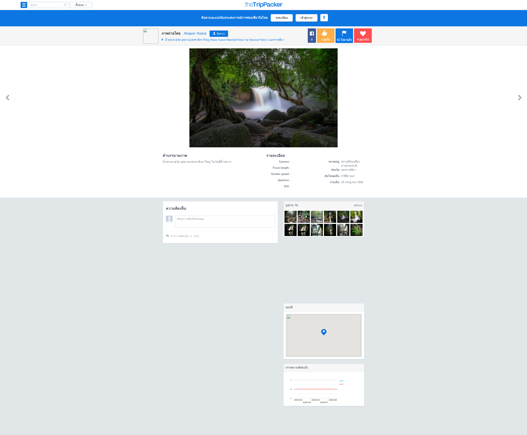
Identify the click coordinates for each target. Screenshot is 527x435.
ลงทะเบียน (282, 17)
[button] (323, 332)
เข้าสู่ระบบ (306, 17)
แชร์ (196, 236)
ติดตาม (221, 33)
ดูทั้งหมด (358, 205)
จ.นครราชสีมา (224, 39)
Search (65, 5)
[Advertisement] (323, 270)
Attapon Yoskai (195, 33)
